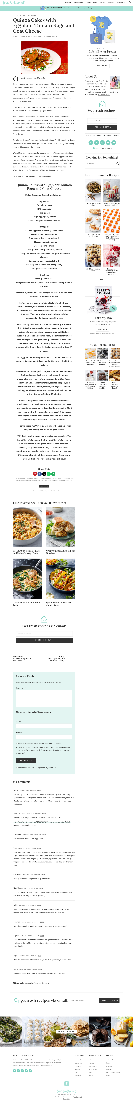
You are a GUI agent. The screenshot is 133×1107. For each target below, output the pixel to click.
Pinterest (78, 1066)
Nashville (109, 1066)
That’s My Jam (93, 1066)
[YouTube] (114, 143)
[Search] (130, 3)
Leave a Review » (42, 983)
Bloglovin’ (78, 1076)
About (88, 3)
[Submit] (116, 163)
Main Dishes (31, 16)
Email (19, 733)
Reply (39, 790)
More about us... (104, 95)
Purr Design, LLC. (78, 1097)
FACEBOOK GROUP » (103, 148)
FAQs (90, 1072)
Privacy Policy (66, 1099)
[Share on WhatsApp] (49, 474)
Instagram (78, 1063)
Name (19, 722)
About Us (92, 1060)
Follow (111, 3)
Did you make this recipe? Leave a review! (34, 712)
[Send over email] (53, 474)
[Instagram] (102, 143)
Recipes (68, 3)
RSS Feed (98, 136)
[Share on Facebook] (40, 474)
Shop (95, 3)
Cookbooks (78, 3)
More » (95, 280)
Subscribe (121, 3)
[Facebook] (91, 143)
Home (16, 16)
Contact (91, 1063)
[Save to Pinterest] (35, 474)
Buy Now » (102, 329)
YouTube (77, 1069)
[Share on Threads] (44, 474)
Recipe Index (110, 1060)
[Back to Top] (66, 1083)
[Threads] (108, 143)
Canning (108, 1069)
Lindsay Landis (51, 36)
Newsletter (78, 1060)
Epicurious (57, 195)
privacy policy (21, 753)
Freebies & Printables (113, 1072)
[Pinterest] (97, 143)
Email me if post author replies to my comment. (37, 768)
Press (91, 1076)
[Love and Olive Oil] (14, 3)
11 (44, 493)
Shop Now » (102, 65)
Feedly (116, 136)
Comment (20, 688)
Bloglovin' (107, 136)
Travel (103, 3)
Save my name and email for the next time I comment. (44, 748)
